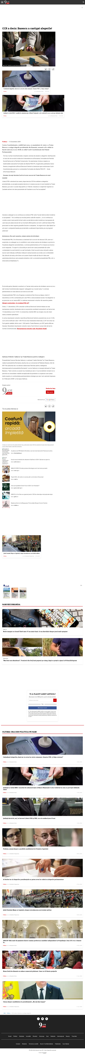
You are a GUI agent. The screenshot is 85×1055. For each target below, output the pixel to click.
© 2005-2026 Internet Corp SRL (36, 1050)
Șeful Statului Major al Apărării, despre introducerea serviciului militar (21, 553)
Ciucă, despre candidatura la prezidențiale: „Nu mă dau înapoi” (24, 1002)
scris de (38, 91)
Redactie (24, 1044)
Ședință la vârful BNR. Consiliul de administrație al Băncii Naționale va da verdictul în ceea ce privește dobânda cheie (33, 113)
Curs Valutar (66, 1044)
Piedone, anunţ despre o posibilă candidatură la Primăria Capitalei (25, 849)
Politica (4, 91)
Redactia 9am (50, 388)
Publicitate (58, 1044)
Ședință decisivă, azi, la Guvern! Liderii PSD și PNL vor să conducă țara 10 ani (29, 818)
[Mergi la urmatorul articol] (82, 7)
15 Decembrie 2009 (15, 141)
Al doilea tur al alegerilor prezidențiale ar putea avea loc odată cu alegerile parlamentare (33, 879)
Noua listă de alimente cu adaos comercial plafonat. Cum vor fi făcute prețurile (30, 971)
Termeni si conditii (33, 1044)
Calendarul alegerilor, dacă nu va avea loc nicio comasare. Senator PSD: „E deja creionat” (26, 88)
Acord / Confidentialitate (46, 1044)
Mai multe (50, 392)
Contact (18, 1044)
